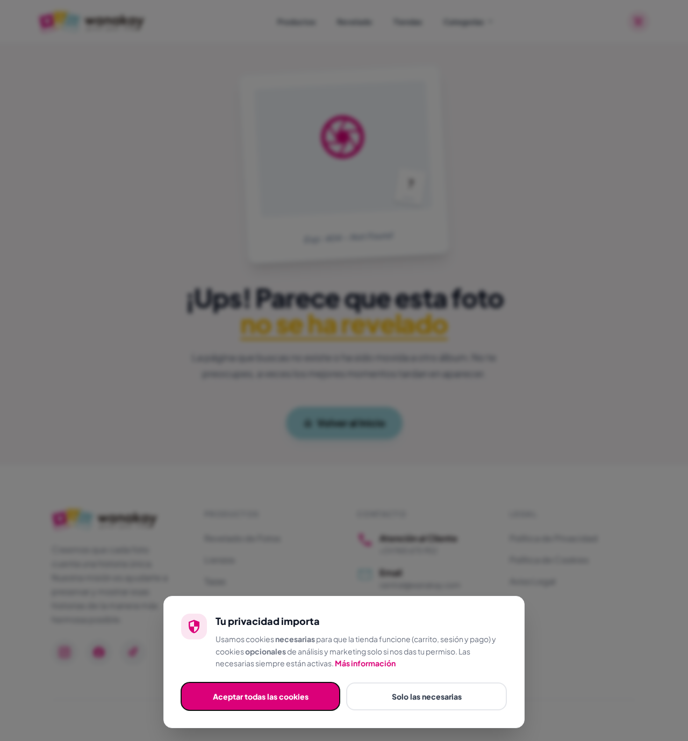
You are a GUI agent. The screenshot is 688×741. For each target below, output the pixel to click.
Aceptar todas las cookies (261, 696)
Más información (365, 663)
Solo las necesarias (427, 696)
